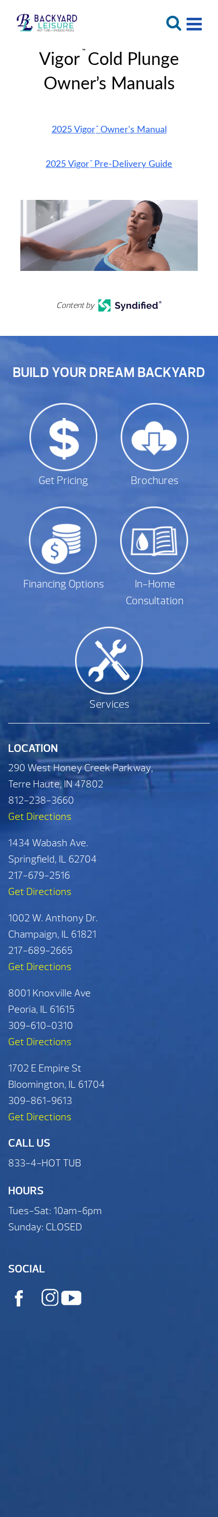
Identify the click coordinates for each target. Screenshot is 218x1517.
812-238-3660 (41, 800)
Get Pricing (63, 481)
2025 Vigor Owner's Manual (109, 129)
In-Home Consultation (155, 592)
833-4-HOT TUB (44, 1163)
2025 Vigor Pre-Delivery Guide (109, 164)
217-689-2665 (40, 950)
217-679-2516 (39, 875)
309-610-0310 (40, 1025)
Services (109, 704)
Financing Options (63, 584)
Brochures (154, 481)
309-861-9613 (40, 1100)
